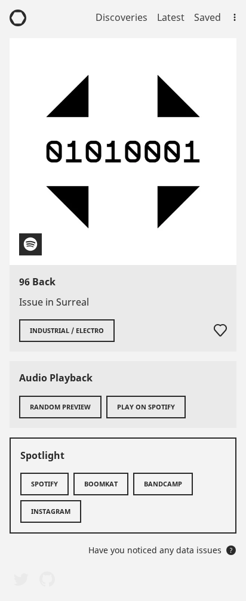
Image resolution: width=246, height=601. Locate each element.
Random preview (60, 406)
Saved (207, 17)
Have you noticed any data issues (160, 550)
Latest (170, 17)
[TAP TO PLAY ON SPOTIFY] (123, 151)
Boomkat (101, 483)
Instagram (50, 511)
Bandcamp (163, 483)
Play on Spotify (146, 406)
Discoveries (121, 17)
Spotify (44, 483)
